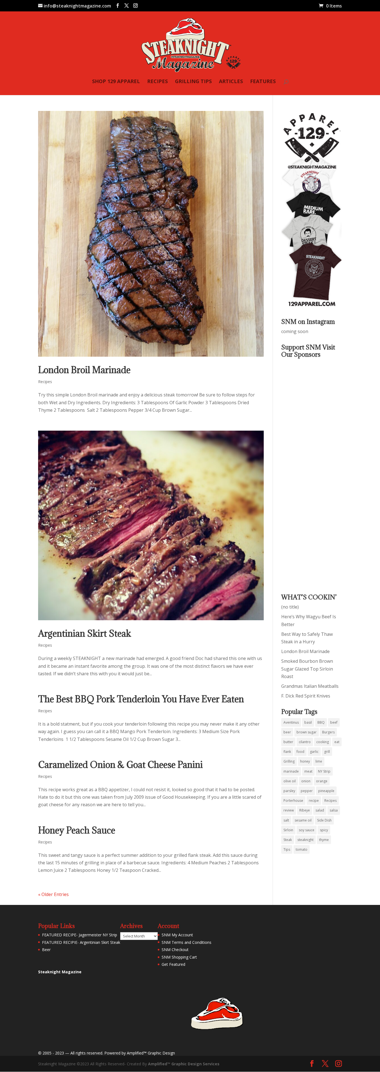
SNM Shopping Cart (179, 957)
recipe (314, 800)
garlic (314, 751)
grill (327, 751)
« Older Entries (53, 894)
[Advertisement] (303, 472)
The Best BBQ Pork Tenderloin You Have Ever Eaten (141, 699)
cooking (322, 742)
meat (308, 771)
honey (305, 761)
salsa (334, 810)
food (300, 751)
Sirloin (288, 830)
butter (288, 742)
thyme (324, 839)
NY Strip (324, 771)
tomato (301, 849)
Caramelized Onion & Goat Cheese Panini (120, 764)
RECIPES (157, 82)
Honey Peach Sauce (76, 830)
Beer (46, 949)
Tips (286, 849)
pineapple (326, 790)
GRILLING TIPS (193, 82)
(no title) (290, 607)
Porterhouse (293, 800)
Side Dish (324, 820)
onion (305, 781)
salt (286, 820)
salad (319, 810)
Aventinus (291, 722)
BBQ (321, 722)
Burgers (328, 732)
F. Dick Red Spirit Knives (305, 696)
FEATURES (263, 82)
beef (333, 722)
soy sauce (306, 830)
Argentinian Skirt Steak (84, 633)
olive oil (289, 781)
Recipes (45, 381)
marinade (291, 771)
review (288, 810)
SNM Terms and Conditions (186, 942)
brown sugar (307, 732)
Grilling (289, 761)
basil (308, 722)
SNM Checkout (175, 949)
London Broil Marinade (84, 370)
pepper (307, 790)
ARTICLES (231, 82)
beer (287, 732)
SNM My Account (177, 934)
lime (318, 761)
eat (336, 742)
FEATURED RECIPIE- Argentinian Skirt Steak (81, 942)
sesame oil (303, 820)
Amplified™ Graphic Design (151, 1053)
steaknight (305, 839)
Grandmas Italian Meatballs (310, 686)
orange (321, 781)
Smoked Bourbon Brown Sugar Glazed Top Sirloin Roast (307, 668)
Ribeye (304, 810)
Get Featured (173, 964)
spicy (324, 830)
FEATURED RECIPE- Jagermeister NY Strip (79, 934)
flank (287, 751)
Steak (287, 839)
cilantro (305, 742)
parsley (289, 790)
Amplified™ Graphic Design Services (183, 1063)
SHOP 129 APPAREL (116, 82)
